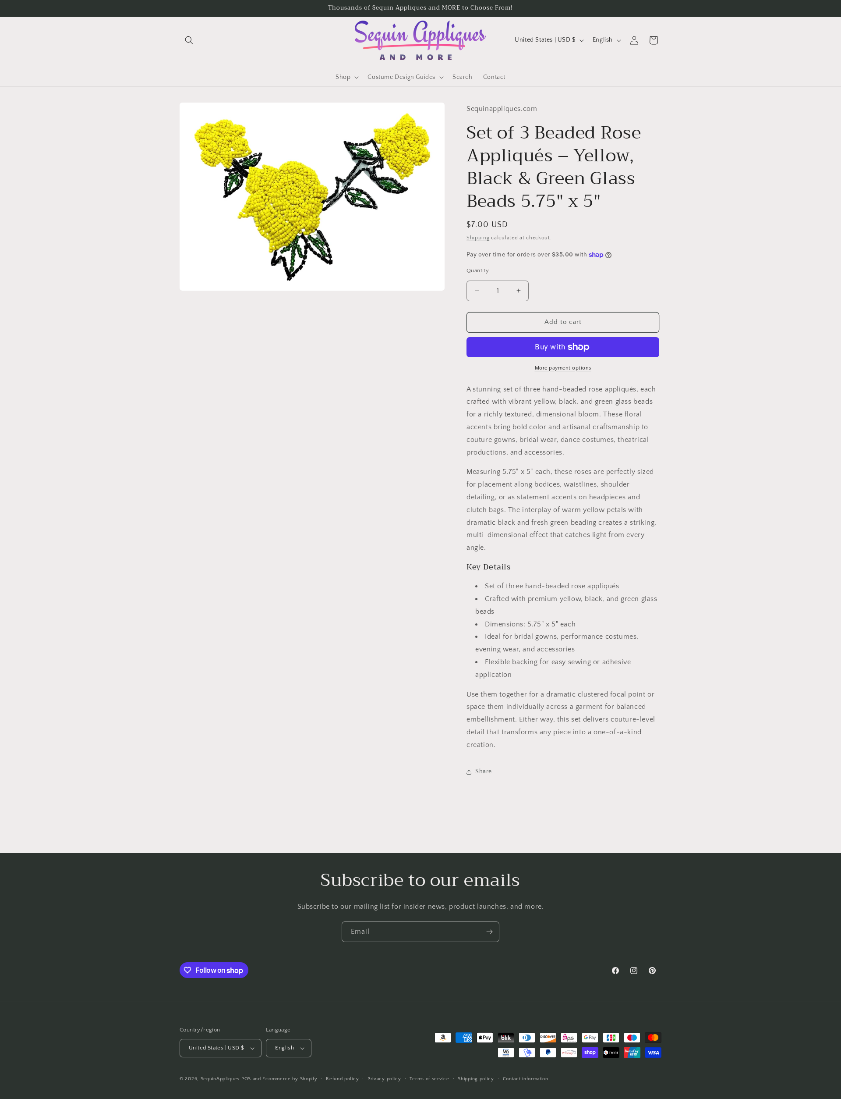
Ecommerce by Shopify (289, 1078)
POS (246, 1078)
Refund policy (342, 1078)
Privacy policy (384, 1078)
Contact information (525, 1078)
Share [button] (483, 771)
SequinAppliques (220, 1078)
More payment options (563, 368)
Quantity (477, 270)
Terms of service (429, 1078)
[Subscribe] (489, 931)
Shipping (478, 238)
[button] (189, 40)
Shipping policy (476, 1078)
